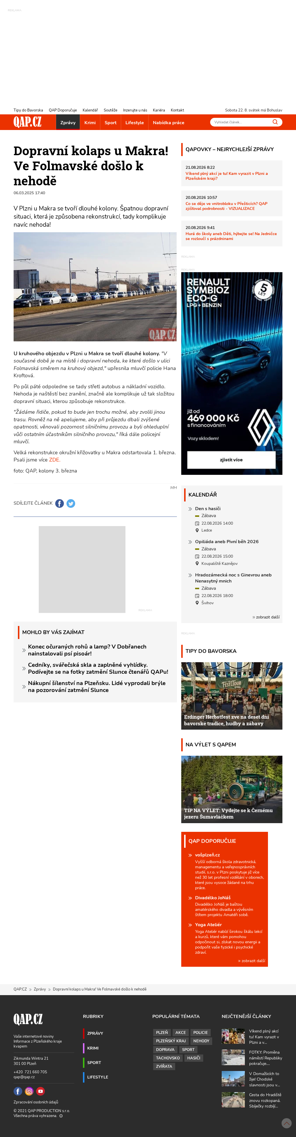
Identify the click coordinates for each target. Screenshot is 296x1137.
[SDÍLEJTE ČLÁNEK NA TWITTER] (70, 503)
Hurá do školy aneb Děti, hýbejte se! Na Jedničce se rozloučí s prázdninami (231, 236)
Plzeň (162, 1032)
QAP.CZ (20, 989)
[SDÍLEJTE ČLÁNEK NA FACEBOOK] (59, 503)
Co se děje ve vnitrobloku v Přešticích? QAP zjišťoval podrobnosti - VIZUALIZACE (226, 206)
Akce (180, 1032)
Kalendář (90, 110)
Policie (200, 1032)
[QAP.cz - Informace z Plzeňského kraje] (27, 122)
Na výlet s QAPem (211, 744)
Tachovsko (168, 1058)
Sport (110, 123)
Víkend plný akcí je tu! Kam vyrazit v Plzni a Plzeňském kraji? (227, 176)
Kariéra (159, 110)
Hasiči (193, 1058)
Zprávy (67, 123)
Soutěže (110, 110)
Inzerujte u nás (135, 110)
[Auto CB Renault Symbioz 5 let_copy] (231, 473)
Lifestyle (134, 123)
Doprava (165, 1049)
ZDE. (54, 459)
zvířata (164, 1066)
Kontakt (177, 110)
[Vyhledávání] (275, 121)
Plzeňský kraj (171, 1041)
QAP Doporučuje (63, 110)
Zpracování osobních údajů (36, 1102)
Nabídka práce (168, 123)
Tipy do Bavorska (28, 110)
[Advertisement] (148, 53)
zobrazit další (267, 617)
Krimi (90, 123)
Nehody (201, 1041)
